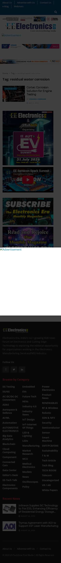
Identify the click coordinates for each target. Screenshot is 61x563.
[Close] (58, 250)
